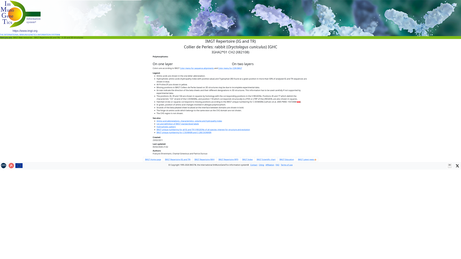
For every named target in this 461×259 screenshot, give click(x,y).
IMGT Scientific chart (266, 159)
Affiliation (270, 165)
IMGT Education (286, 159)
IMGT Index (247, 159)
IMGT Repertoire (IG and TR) (47, 37)
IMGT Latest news (306, 159)
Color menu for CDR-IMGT (230, 68)
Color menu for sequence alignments (197, 68)
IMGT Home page (153, 159)
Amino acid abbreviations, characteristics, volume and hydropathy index (189, 121)
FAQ (277, 165)
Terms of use (287, 165)
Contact (253, 165)
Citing (261, 165)
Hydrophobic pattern (166, 126)
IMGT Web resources (22, 37)
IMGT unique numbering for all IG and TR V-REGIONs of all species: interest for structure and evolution (203, 129)
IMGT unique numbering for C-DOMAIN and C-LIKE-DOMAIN (184, 132)
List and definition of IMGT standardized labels (178, 124)
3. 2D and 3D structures (72, 37)
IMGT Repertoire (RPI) (228, 159)
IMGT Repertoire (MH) (204, 159)
